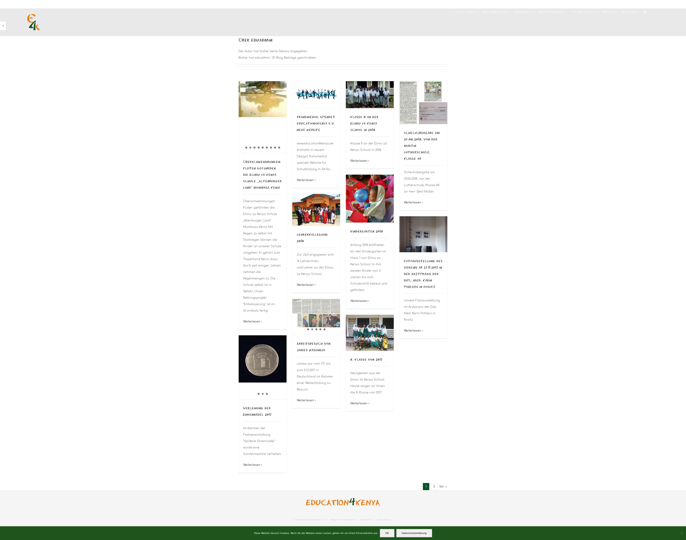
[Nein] (681, 533)
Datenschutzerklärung (414, 533)
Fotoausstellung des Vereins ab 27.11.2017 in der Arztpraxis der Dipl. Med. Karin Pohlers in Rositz (423, 274)
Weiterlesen (251, 321)
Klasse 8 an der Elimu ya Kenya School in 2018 (364, 123)
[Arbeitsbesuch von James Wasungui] (316, 313)
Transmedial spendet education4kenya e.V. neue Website (316, 123)
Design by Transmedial (342, 520)
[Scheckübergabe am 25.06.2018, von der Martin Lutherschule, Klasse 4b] (423, 102)
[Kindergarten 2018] (370, 199)
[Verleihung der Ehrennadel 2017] (263, 359)
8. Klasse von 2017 (366, 359)
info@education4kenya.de (70, 4)
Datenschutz (384, 520)
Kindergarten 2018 (366, 231)
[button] (645, 12)
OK (387, 533)
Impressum (366, 520)
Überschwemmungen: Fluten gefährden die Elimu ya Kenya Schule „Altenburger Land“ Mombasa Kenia (262, 174)
